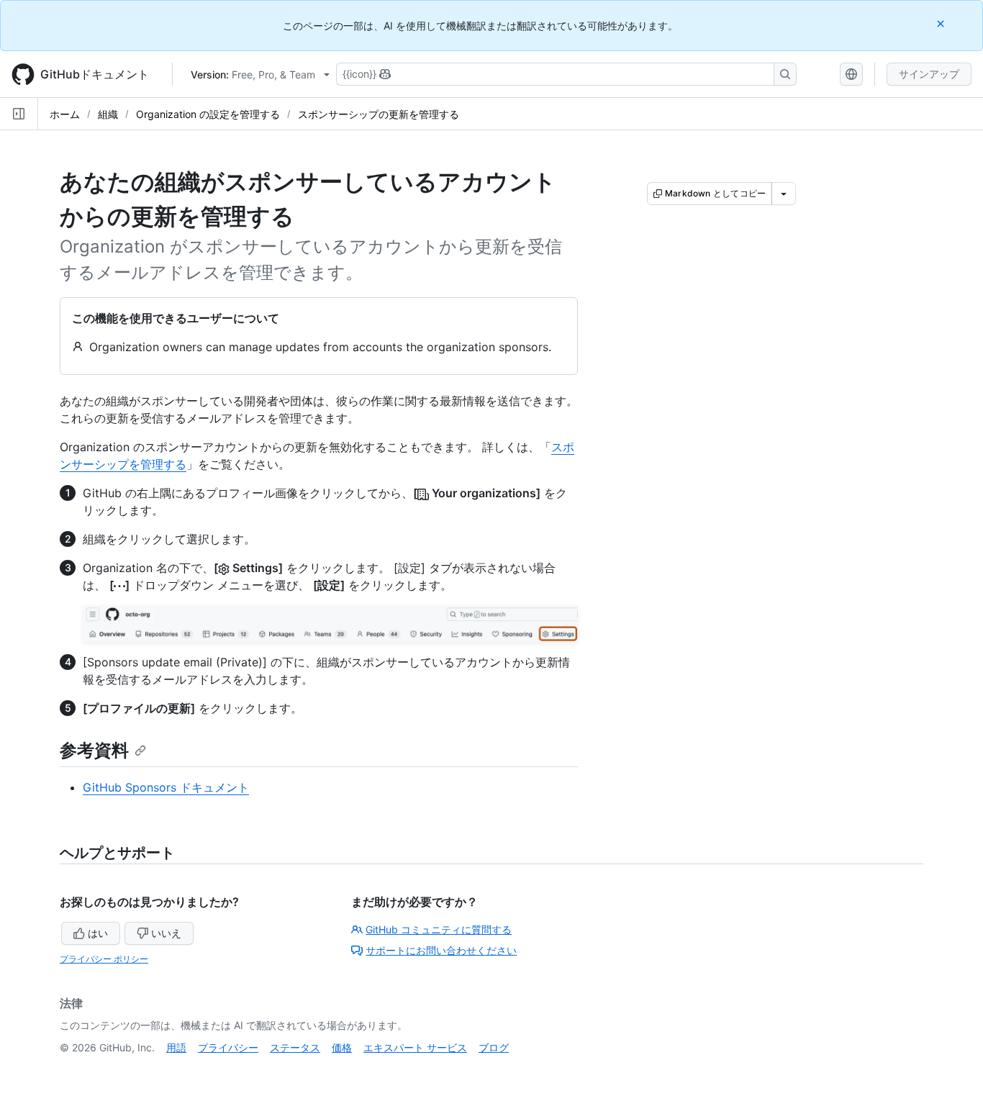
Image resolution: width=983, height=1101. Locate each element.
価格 (342, 1047)
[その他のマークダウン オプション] (783, 193)
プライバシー (228, 1047)
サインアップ (929, 74)
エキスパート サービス (415, 1047)
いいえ (166, 933)
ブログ (494, 1047)
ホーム (65, 114)
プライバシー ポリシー (104, 958)
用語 (176, 1047)
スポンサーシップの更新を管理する (378, 114)
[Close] (941, 23)
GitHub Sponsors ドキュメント (166, 787)
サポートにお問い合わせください (441, 950)
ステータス (295, 1047)
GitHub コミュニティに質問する (439, 929)
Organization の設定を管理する (208, 114)
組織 (108, 114)
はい (98, 933)
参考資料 (94, 750)
